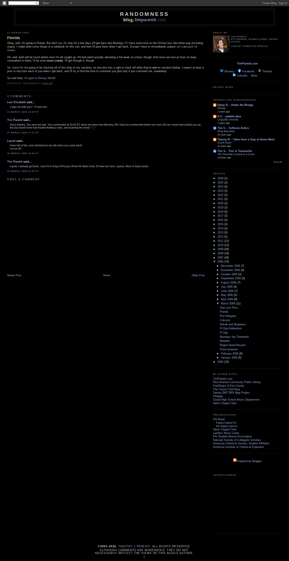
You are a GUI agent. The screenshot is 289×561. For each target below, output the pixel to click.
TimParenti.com (247, 63)
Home (106, 275)
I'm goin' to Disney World (39, 78)
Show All (278, 162)
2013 (220, 232)
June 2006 (227, 291)
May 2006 (227, 295)
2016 (220, 220)
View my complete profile (249, 46)
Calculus (225, 320)
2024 (220, 186)
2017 (220, 215)
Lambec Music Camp (226, 433)
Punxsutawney (229, 349)
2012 (220, 236)
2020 (220, 203)
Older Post (198, 275)
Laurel (11, 140)
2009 (220, 249)
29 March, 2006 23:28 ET (23, 171)
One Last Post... (230, 307)
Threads (267, 71)
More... (255, 75)
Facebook (248, 71)
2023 (220, 190)
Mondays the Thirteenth (234, 336)
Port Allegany (228, 315)
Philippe (218, 396)
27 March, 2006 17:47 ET (23, 132)
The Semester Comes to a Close (236, 154)
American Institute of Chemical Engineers (238, 447)
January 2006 (229, 357)
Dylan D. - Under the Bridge (235, 105)
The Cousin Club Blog (226, 389)
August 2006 (229, 282)
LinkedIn (242, 75)
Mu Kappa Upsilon (227, 426)
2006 (220, 261)
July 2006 (227, 286)
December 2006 (231, 265)
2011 (220, 240)
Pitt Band (218, 419)
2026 (220, 178)
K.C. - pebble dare (229, 116)
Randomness (144, 14)
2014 (220, 228)
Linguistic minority (227, 119)
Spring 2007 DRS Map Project (231, 392)
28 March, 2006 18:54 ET (23, 153)
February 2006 (230, 353)
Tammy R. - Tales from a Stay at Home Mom (246, 139)
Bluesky (229, 71)
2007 (220, 257)
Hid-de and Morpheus (233, 324)
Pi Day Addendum (231, 328)
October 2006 (229, 274)
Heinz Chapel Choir (225, 403)
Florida (13, 38)
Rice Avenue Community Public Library (237, 382)
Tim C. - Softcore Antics (233, 128)
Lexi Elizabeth (16, 102)
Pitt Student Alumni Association (232, 436)
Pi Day (224, 332)
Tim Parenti (14, 120)
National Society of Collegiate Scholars (237, 440)
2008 (220, 253)
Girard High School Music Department (236, 399)
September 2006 (231, 278)
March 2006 (228, 303)
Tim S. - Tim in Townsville (234, 151)
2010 (220, 245)
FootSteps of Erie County (228, 385)
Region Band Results (233, 345)
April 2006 (227, 299)
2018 (220, 211)
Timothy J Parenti (134, 546)
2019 (220, 207)
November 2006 (231, 270)
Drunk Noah (224, 142)
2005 (220, 361)
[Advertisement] (247, 503)
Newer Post (14, 275)
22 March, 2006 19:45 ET (23, 112)
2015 (220, 224)
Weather (225, 340)
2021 (220, 199)
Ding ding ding (225, 131)
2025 (220, 182)
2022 (220, 195)
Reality (221, 108)
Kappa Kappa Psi (226, 422)
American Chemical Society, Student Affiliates (241, 443)
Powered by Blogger (249, 461)
